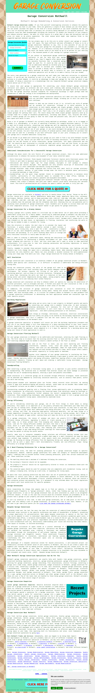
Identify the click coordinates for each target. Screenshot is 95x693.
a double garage (17, 116)
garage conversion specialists (76, 200)
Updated (26, 679)
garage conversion (70, 52)
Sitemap (8, 679)
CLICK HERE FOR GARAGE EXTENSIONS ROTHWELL (55, 503)
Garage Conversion (18, 679)
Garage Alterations (59, 658)
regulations (48, 98)
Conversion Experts (33, 679)
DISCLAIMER (84, 12)
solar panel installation (46, 647)
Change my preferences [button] (70, 688)
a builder (61, 643)
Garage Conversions (25, 656)
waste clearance (20, 641)
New (12, 679)
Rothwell (38, 194)
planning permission (53, 478)
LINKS (68, 12)
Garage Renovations (66, 659)
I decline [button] (60, 688)
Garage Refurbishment (42, 658)
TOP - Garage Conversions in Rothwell (21, 666)
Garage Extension (74, 654)
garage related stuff (62, 574)
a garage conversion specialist (27, 640)
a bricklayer (69, 640)
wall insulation (27, 261)
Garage (9, 194)
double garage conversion (37, 565)
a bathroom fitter (69, 641)
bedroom (45, 65)
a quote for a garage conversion (54, 605)
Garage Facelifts (39, 661)
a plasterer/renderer (45, 641)
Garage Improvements (47, 663)
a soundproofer (22, 643)
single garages (12, 113)
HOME (64, 12)
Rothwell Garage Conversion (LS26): (20, 25)
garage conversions (37, 204)
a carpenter (28, 645)
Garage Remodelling (55, 661)
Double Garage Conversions (35, 654)
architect (32, 88)
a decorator (43, 643)
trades (9, 649)
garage (85, 103)
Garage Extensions (19, 652)
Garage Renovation (24, 661)
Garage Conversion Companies (70, 652)
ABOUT (72, 12)
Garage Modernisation (35, 652)
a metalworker (48, 645)
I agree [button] (53, 688)
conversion (41, 75)
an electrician (20, 647)
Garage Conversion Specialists (75, 661)
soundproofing (15, 371)
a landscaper (69, 645)
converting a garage (22, 588)
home (68, 636)
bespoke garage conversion (17, 528)
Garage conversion (61, 623)
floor (45, 344)
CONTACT (78, 12)
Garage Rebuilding (51, 652)
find (13, 616)
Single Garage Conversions (29, 659)
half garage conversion (31, 572)
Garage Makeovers (41, 656)
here (38, 633)
